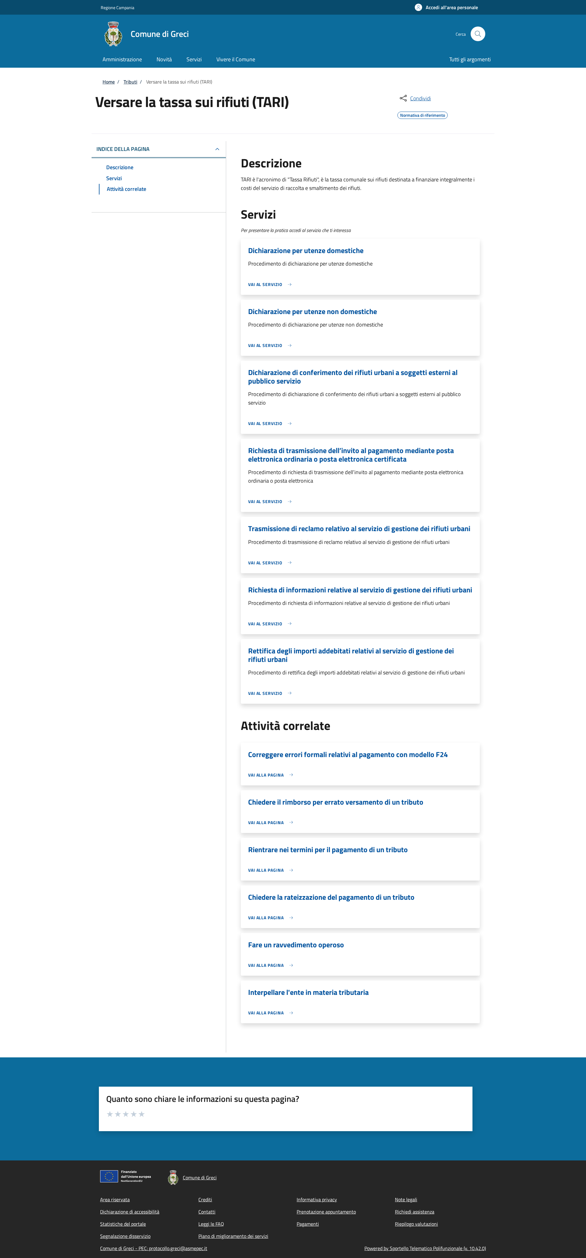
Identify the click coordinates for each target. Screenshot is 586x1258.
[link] (271, 284)
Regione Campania (117, 7)
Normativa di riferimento (422, 114)
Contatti (206, 1211)
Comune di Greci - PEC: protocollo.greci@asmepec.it (153, 1248)
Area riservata (115, 1199)
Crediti (205, 1199)
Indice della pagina (123, 149)
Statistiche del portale (123, 1224)
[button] (446, 7)
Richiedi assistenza (414, 1211)
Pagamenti (308, 1224)
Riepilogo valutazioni (416, 1224)
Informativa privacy (317, 1199)
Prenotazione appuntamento (326, 1211)
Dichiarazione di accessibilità (129, 1211)
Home (109, 81)
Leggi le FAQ (211, 1224)
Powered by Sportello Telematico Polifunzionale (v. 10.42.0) (425, 1248)
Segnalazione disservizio (125, 1236)
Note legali (406, 1199)
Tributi (130, 81)
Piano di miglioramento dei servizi (233, 1236)
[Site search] (478, 34)
